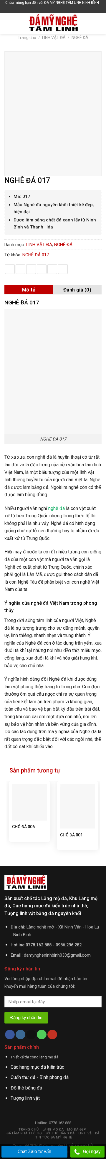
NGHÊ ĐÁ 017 (35, 254)
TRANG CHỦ (29, 1129)
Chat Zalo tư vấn (34, 1151)
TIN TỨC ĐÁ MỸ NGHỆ (53, 1137)
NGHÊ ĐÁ (80, 37)
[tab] (28, 289)
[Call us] (42, 1035)
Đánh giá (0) (77, 290)
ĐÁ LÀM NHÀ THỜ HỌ (24, 1133)
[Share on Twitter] (31, 269)
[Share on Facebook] (20, 269)
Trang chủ (27, 37)
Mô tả (28, 290)
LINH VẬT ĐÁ (54, 37)
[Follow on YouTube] (52, 1035)
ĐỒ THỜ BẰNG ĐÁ (60, 1133)
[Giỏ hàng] (54, 9)
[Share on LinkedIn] (63, 269)
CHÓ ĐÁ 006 (23, 826)
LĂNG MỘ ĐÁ (53, 1129)
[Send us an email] (31, 1035)
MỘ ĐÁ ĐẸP (76, 1129)
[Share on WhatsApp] (10, 269)
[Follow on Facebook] (10, 1035)
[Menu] (7, 23)
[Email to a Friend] (42, 269)
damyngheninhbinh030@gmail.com (57, 955)
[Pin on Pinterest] (52, 269)
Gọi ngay (92, 1151)
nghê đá (56, 508)
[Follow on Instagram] (20, 1035)
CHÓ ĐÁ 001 (71, 835)
